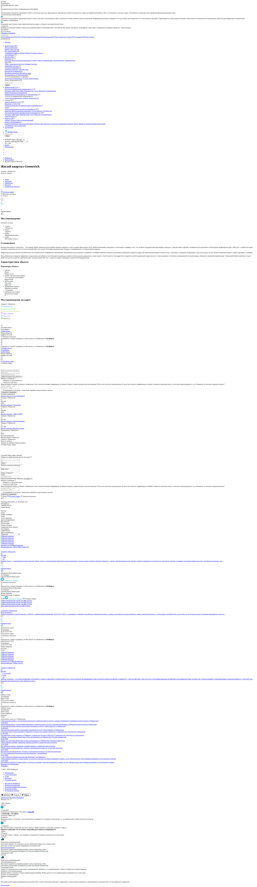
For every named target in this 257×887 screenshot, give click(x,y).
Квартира (8, 104)
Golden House (5, 331)
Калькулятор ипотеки (12, 186)
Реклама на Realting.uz (12, 783)
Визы (103, 124)
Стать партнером (10, 774)
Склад (36, 91)
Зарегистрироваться (7, 847)
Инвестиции (97, 124)
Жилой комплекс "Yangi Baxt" (11, 405)
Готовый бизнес (50, 91)
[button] (5, 39)
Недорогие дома (25, 73)
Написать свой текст (10, 382)
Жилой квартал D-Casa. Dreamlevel (13, 396)
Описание (8, 181)
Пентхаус (8, 60)
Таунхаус (34, 64)
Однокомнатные (47, 60)
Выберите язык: (10, 139)
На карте (8, 185)
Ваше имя (5, 469)
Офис (22, 91)
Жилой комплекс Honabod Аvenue (12, 428)
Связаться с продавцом (9, 392)
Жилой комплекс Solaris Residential (13, 421)
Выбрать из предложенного (12, 380)
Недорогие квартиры (12, 73)
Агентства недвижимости (14, 78)
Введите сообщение (8, 378)
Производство (29, 91)
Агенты (25, 78)
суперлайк (30, 812)
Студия (33, 60)
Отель (17, 91)
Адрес (7, 179)
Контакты (8, 778)
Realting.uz (8, 158)
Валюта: (7, 141)
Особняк (28, 64)
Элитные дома (23, 69)
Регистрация (9, 147)
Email (3, 475)
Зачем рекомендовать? (8, 862)
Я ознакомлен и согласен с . (28, 390)
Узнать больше (126, 28)
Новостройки (9, 160)
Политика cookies (11, 789)
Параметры (9, 183)
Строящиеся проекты (12, 53)
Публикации (9, 773)
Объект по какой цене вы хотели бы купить (16, 457)
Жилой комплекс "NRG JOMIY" (12, 414)
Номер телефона (7, 473)
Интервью (29, 124)
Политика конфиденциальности (16, 787)
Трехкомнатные (70, 60)
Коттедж (21, 64)
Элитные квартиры (11, 69)
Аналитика (22, 124)
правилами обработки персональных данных (37, 390)
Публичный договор (12, 790)
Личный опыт (38, 124)
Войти (7, 145)
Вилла (16, 64)
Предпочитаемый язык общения (12, 478)
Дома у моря (9, 64)
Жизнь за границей (85, 124)
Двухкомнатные (58, 60)
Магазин (42, 91)
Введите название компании (11, 465)
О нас (7, 776)
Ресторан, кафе (10, 91)
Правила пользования (12, 785)
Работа (76, 124)
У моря (38, 60)
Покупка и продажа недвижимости (56, 124)
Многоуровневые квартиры (21, 60)
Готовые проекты (37, 53)
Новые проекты (25, 53)
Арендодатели (34, 78)
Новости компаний (11, 124)
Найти (7, 85)
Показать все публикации (9, 764)
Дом (18, 104)
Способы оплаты (10, 780)
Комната (39, 111)
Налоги (71, 124)
